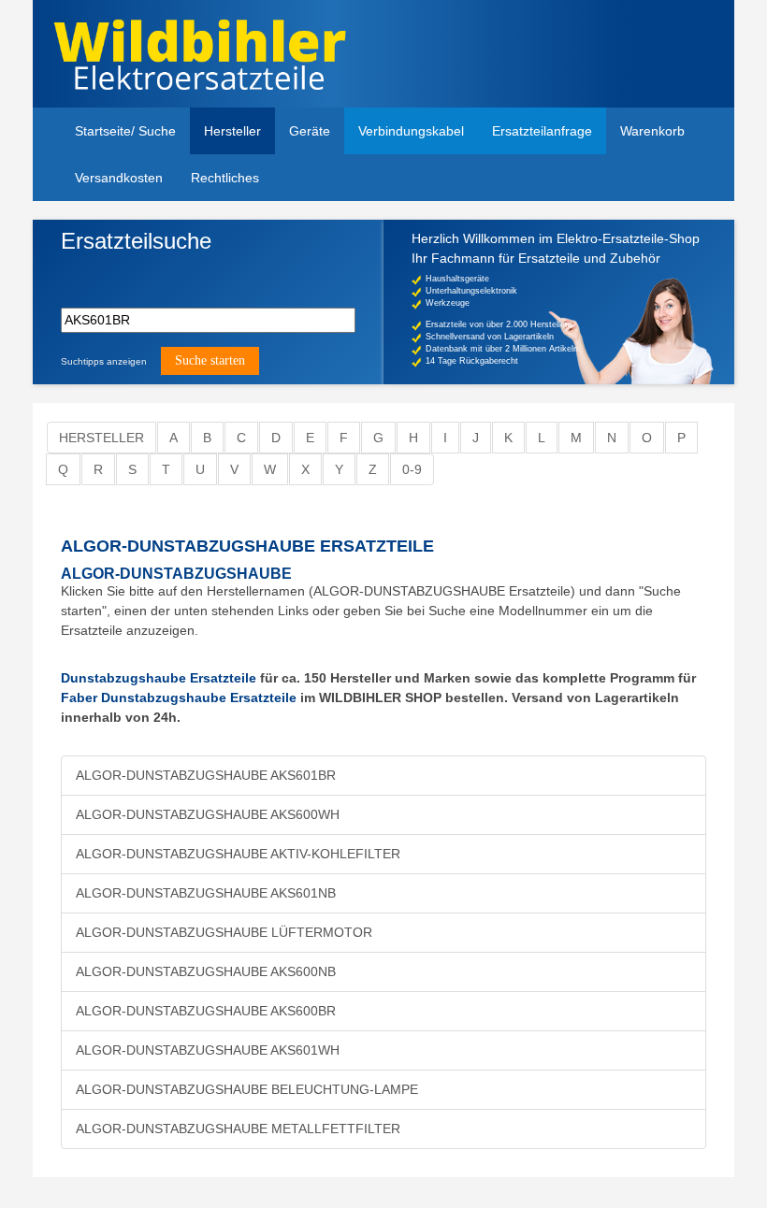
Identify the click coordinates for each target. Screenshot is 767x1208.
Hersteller (232, 130)
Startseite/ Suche (125, 130)
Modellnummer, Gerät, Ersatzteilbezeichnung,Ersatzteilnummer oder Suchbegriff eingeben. (205, 273)
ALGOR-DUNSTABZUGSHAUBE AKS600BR (206, 1010)
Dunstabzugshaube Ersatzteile (158, 677)
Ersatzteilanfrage (542, 130)
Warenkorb (652, 130)
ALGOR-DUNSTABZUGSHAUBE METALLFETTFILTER (238, 1128)
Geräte (309, 130)
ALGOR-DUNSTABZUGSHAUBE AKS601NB (206, 892)
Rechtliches (225, 177)
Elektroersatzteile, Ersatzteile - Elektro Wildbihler (217, 56)
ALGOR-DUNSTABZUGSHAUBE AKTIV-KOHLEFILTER (238, 853)
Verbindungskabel (411, 130)
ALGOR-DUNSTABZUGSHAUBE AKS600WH (208, 814)
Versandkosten (119, 177)
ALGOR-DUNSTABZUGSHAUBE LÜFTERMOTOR (224, 932)
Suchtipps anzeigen (104, 361)
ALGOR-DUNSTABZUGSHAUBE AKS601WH (208, 1050)
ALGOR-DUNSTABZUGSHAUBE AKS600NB (206, 971)
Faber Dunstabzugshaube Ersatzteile (179, 697)
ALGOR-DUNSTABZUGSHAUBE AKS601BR (206, 775)
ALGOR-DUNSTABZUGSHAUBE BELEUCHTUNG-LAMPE (247, 1089)
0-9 (412, 469)
